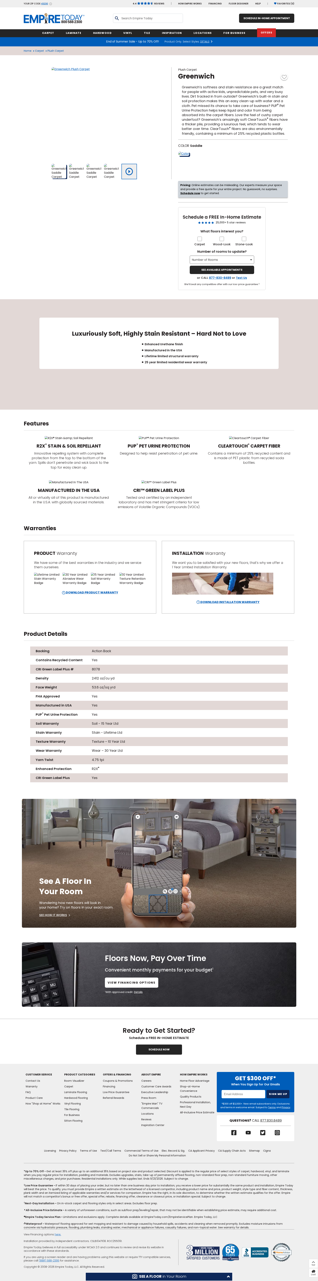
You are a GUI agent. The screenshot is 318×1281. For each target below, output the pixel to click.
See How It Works (53, 915)
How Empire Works (193, 1074)
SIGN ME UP (278, 1094)
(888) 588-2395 (49, 1260)
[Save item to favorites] (284, 76)
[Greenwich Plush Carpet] (98, 113)
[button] (159, 1277)
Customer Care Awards (156, 1086)
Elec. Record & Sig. (173, 1151)
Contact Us (33, 1081)
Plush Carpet (55, 51)
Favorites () (285, 3)
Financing (215, 3)
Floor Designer (238, 3)
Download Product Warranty (91, 592)
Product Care (34, 1098)
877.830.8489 (271, 1120)
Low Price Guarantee (116, 1092)
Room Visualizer (74, 1081)
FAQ (28, 1092)
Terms (272, 1107)
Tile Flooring (71, 1109)
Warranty (32, 1086)
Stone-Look (244, 244)
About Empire (151, 1074)
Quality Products (190, 1096)
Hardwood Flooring (76, 1098)
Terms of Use (88, 1151)
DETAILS (204, 41)
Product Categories (79, 1074)
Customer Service (39, 1074)
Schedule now (190, 193)
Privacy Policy (68, 1151)
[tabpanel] (159, 354)
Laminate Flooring (75, 1092)
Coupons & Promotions (118, 1081)
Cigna (267, 1151)
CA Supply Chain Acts (232, 1151)
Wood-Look (222, 244)
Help (258, 3)
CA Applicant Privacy (201, 1151)
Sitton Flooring (73, 1121)
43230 (44, 3)
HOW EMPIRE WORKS (190, 3)
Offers (266, 32)
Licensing (50, 1151)
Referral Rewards (113, 1098)
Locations (147, 1114)
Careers (146, 1081)
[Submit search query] (116, 18)
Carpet (39, 51)
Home (27, 51)
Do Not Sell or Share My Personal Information (157, 1155)
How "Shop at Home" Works (43, 1103)
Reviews (148, 3)
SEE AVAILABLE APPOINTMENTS (221, 270)
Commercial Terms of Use (141, 1151)
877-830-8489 (220, 278)
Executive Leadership (154, 1092)
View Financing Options (132, 982)
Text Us (241, 278)
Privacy (286, 1107)
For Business (72, 1115)
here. (58, 1234)
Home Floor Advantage (194, 1081)
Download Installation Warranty (229, 602)
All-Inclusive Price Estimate (197, 1112)
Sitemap (254, 1151)
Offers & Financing (117, 1074)
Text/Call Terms (110, 1151)
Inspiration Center (152, 1125)
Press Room (148, 1098)
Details (138, 992)
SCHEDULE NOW (159, 1049)
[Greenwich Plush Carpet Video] (129, 171)
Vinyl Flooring (72, 1103)
